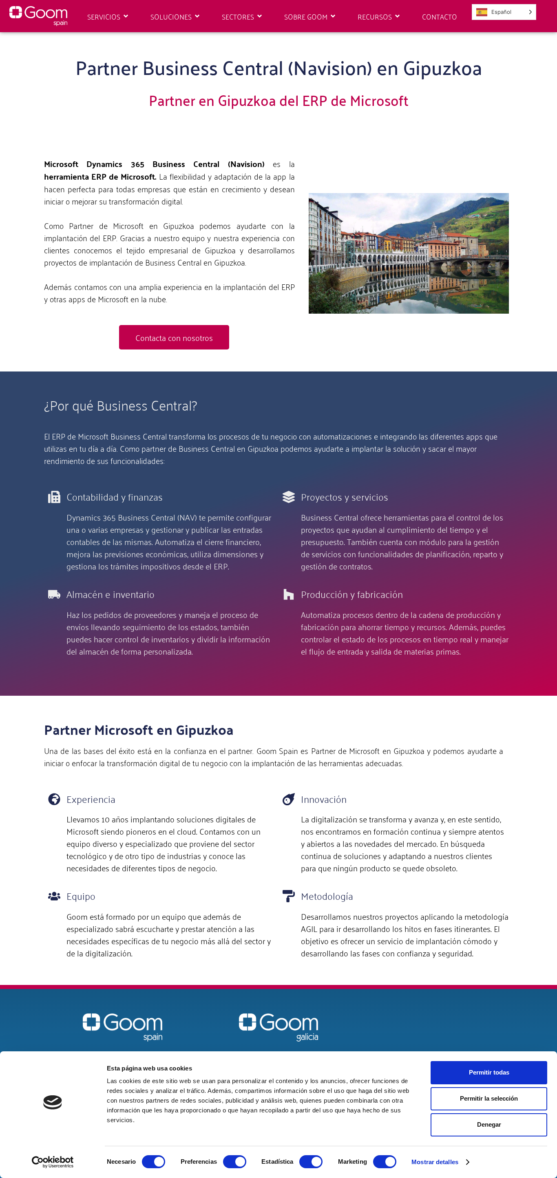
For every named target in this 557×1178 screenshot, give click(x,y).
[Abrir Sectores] (259, 16)
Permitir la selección (489, 1098)
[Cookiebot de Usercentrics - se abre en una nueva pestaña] (52, 1162)
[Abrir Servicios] (125, 16)
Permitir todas (489, 1072)
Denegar (489, 1124)
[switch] (234, 1161)
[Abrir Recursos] (397, 16)
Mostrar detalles (434, 1161)
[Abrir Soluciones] (197, 16)
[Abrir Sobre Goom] (332, 16)
